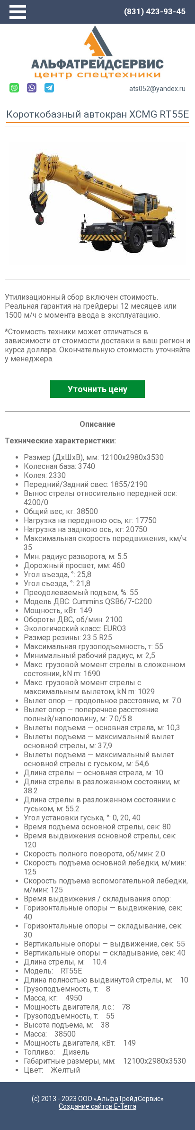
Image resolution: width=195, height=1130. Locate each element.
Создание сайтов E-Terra (97, 1106)
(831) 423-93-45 (155, 11)
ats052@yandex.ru (157, 88)
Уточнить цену (97, 389)
